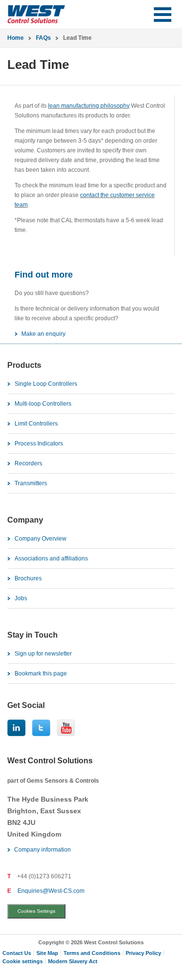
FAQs (43, 37)
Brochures (28, 578)
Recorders (28, 463)
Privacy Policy (143, 953)
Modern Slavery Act (73, 961)
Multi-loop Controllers (43, 403)
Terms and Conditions (92, 953)
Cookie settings (22, 961)
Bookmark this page (41, 673)
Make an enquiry (43, 333)
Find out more (44, 274)
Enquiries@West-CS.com (50, 891)
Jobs (21, 598)
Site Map (47, 953)
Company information (42, 849)
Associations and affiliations (51, 558)
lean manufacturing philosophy (89, 105)
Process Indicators (39, 443)
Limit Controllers (36, 423)
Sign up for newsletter (43, 653)
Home (15, 37)
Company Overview (40, 538)
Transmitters (31, 483)
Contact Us (16, 953)
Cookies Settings (36, 911)
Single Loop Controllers (46, 383)
